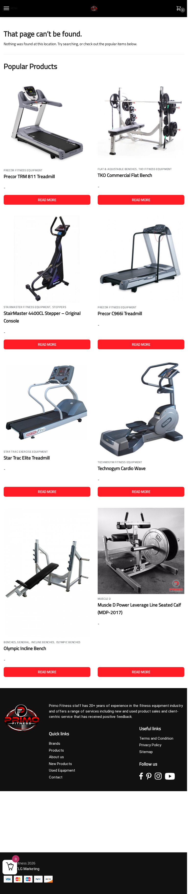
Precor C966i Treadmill (120, 313)
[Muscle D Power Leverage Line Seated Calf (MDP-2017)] (141, 551)
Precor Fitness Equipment (23, 170)
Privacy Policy (150, 745)
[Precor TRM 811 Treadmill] (47, 122)
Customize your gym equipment (30, 807)
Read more (47, 199)
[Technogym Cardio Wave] (141, 409)
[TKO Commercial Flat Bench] (141, 121)
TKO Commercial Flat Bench (125, 175)
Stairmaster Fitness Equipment (27, 307)
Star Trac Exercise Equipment (26, 452)
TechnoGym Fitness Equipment (120, 462)
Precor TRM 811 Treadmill (29, 176)
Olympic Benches (68, 642)
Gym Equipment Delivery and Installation (36, 814)
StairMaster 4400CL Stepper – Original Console (42, 316)
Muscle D (104, 599)
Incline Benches (43, 642)
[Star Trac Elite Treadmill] (47, 404)
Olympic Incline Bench (25, 648)
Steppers (59, 307)
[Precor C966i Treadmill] (141, 259)
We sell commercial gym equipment (32, 841)
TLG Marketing (27, 869)
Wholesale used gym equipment (29, 827)
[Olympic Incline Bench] (47, 573)
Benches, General (16, 642)
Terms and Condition (156, 738)
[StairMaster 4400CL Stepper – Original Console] (47, 259)
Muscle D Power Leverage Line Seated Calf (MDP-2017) (139, 608)
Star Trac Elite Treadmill (27, 457)
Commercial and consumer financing (33, 834)
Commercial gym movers (24, 821)
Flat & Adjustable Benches (117, 169)
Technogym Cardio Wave (122, 468)
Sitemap (146, 752)
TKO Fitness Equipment (155, 169)
